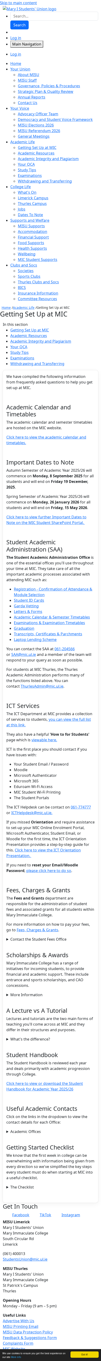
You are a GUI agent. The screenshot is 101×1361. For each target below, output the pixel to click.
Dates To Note (30, 214)
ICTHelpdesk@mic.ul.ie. (31, 812)
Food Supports (31, 242)
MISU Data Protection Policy (28, 1332)
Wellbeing (26, 254)
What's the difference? (30, 1039)
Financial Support (33, 237)
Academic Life (24, 307)
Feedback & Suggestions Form (30, 1337)
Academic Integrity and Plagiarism (48, 158)
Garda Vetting (26, 605)
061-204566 (64, 648)
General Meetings (34, 136)
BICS (22, 287)
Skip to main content (18, 2)
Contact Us (27, 102)
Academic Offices (25, 1131)
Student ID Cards (29, 600)
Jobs (21, 209)
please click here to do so (48, 870)
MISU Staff (27, 80)
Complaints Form (18, 1343)
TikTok (45, 1214)
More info (16, 1357)
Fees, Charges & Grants (37, 929)
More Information (26, 994)
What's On (27, 192)
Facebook (20, 1214)
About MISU (28, 74)
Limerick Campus (33, 197)
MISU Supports (31, 226)
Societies (26, 270)
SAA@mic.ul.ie (23, 654)
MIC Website (14, 1348)
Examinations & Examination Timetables (49, 622)
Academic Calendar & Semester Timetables (52, 617)
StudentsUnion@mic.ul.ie (25, 1259)
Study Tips (27, 169)
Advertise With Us (18, 1320)
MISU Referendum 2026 (39, 130)
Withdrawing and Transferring (45, 181)
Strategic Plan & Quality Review (45, 91)
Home (6, 307)
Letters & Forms (28, 611)
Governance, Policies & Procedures (49, 85)
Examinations (30, 175)
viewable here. (44, 739)
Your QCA (26, 164)
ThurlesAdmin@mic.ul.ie (42, 686)
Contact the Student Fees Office (38, 939)
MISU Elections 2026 (36, 125)
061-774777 (81, 807)
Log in (15, 37)
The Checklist (22, 1187)
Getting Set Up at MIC (37, 147)
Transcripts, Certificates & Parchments (48, 634)
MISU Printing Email (20, 1326)
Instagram (71, 1214)
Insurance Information (38, 293)
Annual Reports (31, 97)
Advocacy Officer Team (38, 113)
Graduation (24, 628)
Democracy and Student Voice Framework (55, 119)
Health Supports (32, 248)
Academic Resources (36, 153)
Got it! (84, 1354)
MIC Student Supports (37, 259)
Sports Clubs (29, 276)
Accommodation (32, 231)
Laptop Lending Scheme (35, 639)
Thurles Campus (32, 203)
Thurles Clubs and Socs (38, 282)
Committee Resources (37, 298)
